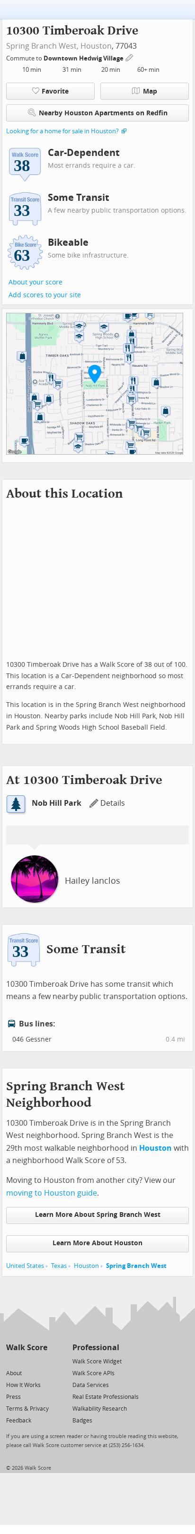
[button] (95, 374)
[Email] (40, 1360)
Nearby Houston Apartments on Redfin (103, 113)
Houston (96, 46)
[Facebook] (26, 1360)
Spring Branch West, (42, 46)
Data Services (90, 1385)
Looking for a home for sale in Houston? (62, 131)
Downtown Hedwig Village (84, 58)
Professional (95, 1347)
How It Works (23, 1385)
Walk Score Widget (97, 1361)
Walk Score (26, 1347)
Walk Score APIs (93, 1373)
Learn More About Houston (97, 1243)
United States (25, 1265)
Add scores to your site (45, 295)
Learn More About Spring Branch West (97, 1215)
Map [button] (150, 91)
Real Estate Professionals (105, 1397)
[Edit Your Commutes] (129, 56)
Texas (59, 1265)
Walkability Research (99, 1408)
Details (112, 803)
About (14, 1373)
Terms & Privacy (27, 1408)
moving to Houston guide (51, 1193)
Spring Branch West (136, 1265)
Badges (82, 1420)
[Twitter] (11, 1360)
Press (13, 1397)
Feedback (18, 1420)
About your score (35, 282)
